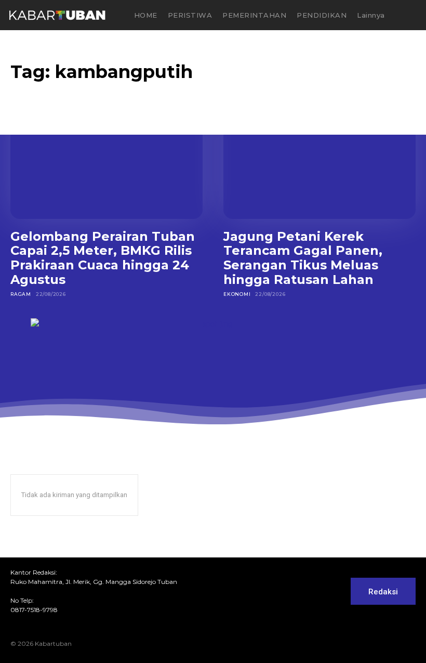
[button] (411, 15)
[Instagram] (360, 643)
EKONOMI (237, 294)
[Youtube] (410, 643)
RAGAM (20, 294)
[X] (393, 643)
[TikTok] (376, 643)
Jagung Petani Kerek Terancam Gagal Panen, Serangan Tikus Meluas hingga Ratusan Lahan (302, 258)
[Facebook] (343, 643)
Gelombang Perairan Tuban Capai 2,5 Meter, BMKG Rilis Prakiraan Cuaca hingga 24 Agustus (102, 258)
